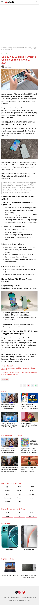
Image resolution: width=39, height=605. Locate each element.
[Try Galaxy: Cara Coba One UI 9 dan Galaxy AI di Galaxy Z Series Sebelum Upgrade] (29, 442)
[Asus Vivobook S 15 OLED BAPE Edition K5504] (29, 567)
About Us (6, 597)
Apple (7, 487)
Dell (7, 516)
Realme (31, 494)
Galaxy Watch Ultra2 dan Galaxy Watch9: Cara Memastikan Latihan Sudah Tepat (28, 469)
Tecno (19, 498)
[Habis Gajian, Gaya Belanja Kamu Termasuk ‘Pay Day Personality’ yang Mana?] (29, 398)
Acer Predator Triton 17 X (10, 575)
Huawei (7, 490)
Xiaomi (7, 502)
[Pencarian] (36, 2)
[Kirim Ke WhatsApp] (36, 385)
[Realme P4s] (9, 536)
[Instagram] (19, 592)
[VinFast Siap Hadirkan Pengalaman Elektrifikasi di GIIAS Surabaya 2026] (9, 417)
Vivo (31, 498)
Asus (19, 487)
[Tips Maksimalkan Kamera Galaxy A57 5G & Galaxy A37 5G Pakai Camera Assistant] (9, 461)
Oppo (7, 494)
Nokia (32, 490)
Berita (3, 54)
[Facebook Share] (21, 385)
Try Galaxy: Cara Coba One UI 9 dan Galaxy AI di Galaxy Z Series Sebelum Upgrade (19, 373)
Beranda (4, 48)
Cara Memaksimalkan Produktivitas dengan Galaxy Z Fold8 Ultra (18, 369)
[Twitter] (16, 592)
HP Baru (8, 54)
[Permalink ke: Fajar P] (2, 66)
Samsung (5, 379)
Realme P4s (10, 549)
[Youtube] (23, 592)
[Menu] (2, 2)
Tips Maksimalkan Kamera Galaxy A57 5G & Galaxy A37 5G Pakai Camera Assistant (9, 469)
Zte (19, 502)
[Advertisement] (19, 24)
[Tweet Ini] (24, 385)
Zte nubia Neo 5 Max (29, 549)
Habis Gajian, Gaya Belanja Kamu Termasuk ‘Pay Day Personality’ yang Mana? (29, 406)
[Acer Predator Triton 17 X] (9, 567)
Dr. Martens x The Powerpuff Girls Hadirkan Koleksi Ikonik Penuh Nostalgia (29, 425)
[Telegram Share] (32, 385)
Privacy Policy (15, 597)
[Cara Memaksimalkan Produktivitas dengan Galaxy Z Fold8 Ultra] (9, 398)
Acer (7, 512)
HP (19, 516)
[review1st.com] (9, 2)
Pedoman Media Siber (29, 597)
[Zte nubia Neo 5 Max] (29, 536)
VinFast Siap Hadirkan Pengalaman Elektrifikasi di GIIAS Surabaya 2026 (9, 425)
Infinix (19, 490)
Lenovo (31, 516)
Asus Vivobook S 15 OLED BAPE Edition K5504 (29, 576)
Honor (32, 487)
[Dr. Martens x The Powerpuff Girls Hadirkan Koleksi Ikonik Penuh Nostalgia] (29, 417)
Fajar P (7, 66)
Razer (19, 494)
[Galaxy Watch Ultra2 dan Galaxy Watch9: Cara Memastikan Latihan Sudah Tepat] (29, 461)
